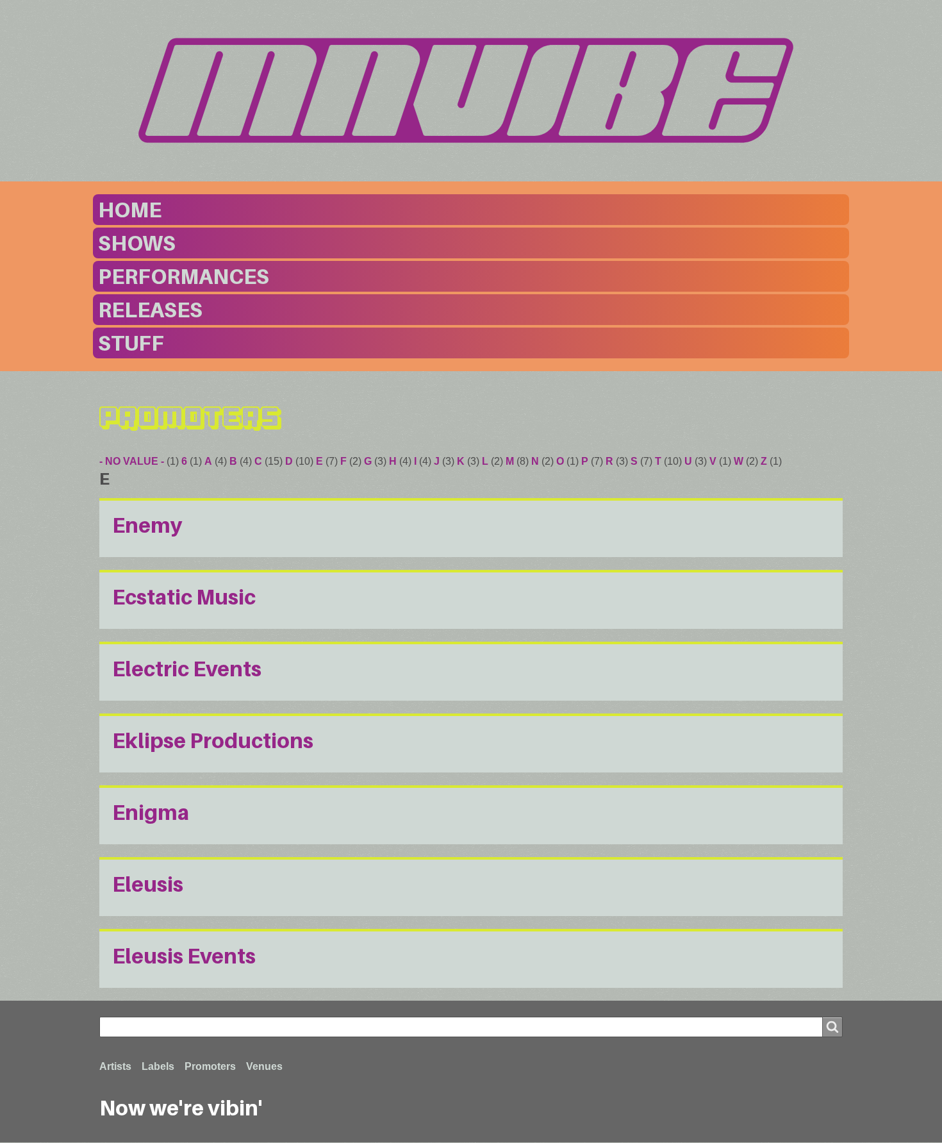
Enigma (150, 812)
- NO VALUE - (131, 461)
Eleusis (147, 884)
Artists (115, 1066)
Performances (183, 276)
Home (129, 209)
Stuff (131, 343)
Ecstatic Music (184, 597)
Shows (137, 243)
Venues (264, 1066)
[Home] (471, 90)
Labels (158, 1066)
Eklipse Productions (212, 740)
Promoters (210, 1066)
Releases (150, 309)
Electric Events (186, 668)
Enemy (147, 525)
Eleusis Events (184, 956)
